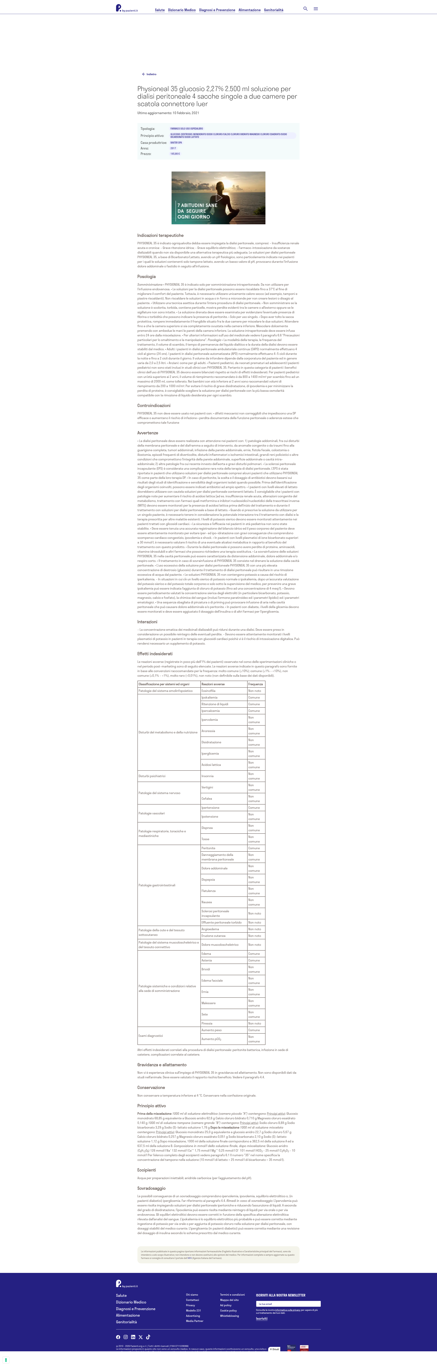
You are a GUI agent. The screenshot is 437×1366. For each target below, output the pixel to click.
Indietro (151, 74)
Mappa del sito (229, 1300)
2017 (173, 148)
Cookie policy (228, 1310)
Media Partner (194, 1321)
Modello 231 (193, 1310)
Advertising (193, 1316)
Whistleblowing (229, 1316)
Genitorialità (273, 10)
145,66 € (175, 153)
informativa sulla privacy (287, 1310)
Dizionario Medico (182, 10)
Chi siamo (192, 1294)
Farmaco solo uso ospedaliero (187, 128)
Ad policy (225, 1305)
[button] (218, 198)
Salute (160, 10)
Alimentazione (250, 10)
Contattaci (192, 1300)
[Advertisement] (252, 42)
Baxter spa (176, 142)
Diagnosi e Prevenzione (217, 10)
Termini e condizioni (232, 1294)
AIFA (190, 1258)
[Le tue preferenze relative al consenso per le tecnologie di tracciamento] (6, 1360)
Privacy (190, 1305)
